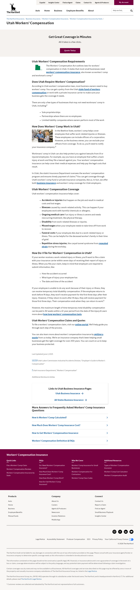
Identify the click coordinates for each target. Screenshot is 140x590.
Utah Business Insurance (68, 393)
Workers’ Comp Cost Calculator (116, 472)
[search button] (131, 10)
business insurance (46, 183)
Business (11, 509)
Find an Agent (100, 509)
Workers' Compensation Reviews (19, 469)
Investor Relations (58, 516)
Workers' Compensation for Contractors (82, 473)
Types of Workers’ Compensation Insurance (116, 467)
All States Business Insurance (69, 400)
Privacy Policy (97, 539)
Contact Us (88, 2)
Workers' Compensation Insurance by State (21, 474)
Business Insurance (33, 19)
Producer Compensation (76, 539)
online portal (81, 325)
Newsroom (56, 512)
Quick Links (11, 461)
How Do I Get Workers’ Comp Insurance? (50, 483)
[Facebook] (120, 533)
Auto (10, 501)
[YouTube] (131, 533)
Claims (78, 2)
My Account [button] (124, 2)
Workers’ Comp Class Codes (82, 478)
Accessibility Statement (56, 539)
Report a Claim (100, 505)
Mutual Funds (13, 516)
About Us (55, 501)
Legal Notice (40, 539)
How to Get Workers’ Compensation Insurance (55, 433)
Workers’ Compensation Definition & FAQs (53, 441)
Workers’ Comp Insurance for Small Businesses (85, 467)
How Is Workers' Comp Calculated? (49, 418)
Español (42, 2)
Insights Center (53, 2)
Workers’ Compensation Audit (115, 475)
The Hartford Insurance (15, 19)
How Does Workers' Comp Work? (51, 478)
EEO (88, 539)
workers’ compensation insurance (63, 72)
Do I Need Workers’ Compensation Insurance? (52, 467)
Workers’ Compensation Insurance (55, 19)
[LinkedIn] (126, 533)
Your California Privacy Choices (116, 539)
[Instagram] (114, 533)
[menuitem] (39, 11)
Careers (54, 505)
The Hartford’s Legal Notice (31, 579)
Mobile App (56, 520)
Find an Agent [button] (67, 2)
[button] (37, 11)
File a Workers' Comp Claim (17, 465)
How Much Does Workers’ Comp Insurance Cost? (56, 425)
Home (10, 505)
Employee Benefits (15, 512)
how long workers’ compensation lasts (62, 314)
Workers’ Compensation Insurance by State (86, 19)
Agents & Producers (102, 2)
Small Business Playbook (104, 512)
